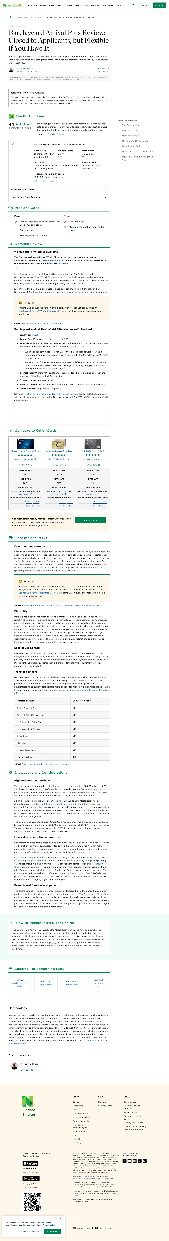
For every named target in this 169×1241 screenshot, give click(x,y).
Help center (103, 1102)
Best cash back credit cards (98, 983)
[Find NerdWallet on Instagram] (135, 1161)
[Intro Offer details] (92, 154)
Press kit (76, 1139)
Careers (76, 1110)
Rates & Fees (24, 494)
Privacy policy (130, 1112)
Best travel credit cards (46, 983)
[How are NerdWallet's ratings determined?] (31, 128)
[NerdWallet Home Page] (13, 5)
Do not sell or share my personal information (135, 1128)
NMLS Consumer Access (82, 1178)
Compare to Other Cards (135, 141)
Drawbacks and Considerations (138, 151)
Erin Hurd (101, 72)
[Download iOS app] (30, 1163)
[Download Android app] (31, 1178)
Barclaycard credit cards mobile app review (46, 764)
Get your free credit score (45, 181)
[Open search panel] (133, 5)
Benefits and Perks (132, 146)
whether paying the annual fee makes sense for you (50, 394)
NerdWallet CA (105, 1228)
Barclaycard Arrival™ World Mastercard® (39, 311)
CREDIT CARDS (23, 17)
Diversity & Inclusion (82, 1117)
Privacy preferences (133, 1123)
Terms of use (130, 1102)
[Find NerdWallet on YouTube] (130, 1161)
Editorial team (79, 1131)
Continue (52, 1231)
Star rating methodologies (79, 1126)
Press (75, 1135)
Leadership (77, 1106)
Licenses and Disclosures (103, 1178)
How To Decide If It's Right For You (138, 158)
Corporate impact (80, 1113)
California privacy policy (132, 1117)
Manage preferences (30, 1231)
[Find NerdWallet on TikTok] (145, 1161)
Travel (35, 335)
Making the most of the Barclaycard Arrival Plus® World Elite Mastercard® (62, 605)
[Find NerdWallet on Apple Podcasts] (140, 1161)
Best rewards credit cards (72, 983)
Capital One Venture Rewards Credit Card (40, 593)
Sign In (144, 5)
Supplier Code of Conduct (132, 1107)
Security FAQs (105, 1106)
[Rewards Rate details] (62, 154)
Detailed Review (130, 135)
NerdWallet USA (83, 1228)
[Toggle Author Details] (33, 68)
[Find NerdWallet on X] (124, 1161)
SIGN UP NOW (90, 520)
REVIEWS (37, 17)
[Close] (61, 1219)
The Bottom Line (130, 125)
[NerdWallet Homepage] (10, 17)
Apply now (24, 465)
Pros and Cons (129, 130)
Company (76, 1102)
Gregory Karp (25, 68)
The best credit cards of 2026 (19, 983)
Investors (76, 1143)
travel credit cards (53, 260)
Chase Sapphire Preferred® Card (30, 860)
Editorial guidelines (81, 1121)
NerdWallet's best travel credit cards (43, 323)
